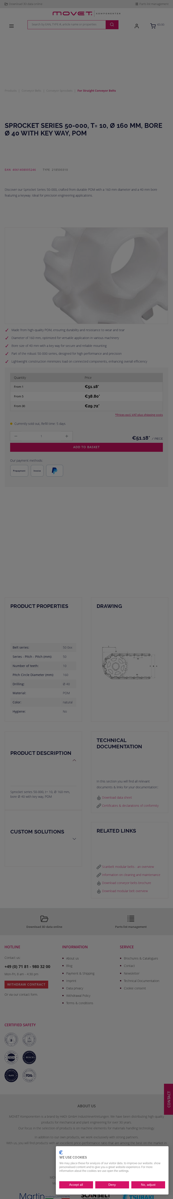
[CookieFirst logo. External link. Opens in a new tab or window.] (61, 1152)
